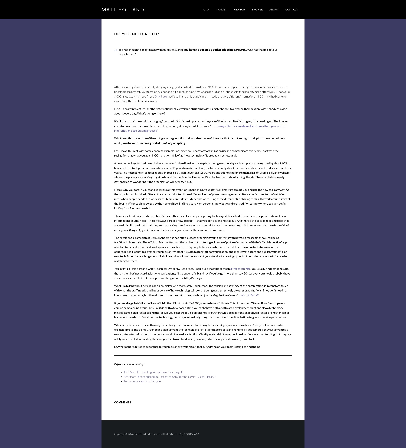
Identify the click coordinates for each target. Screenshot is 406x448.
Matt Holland (123, 9)
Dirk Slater (161, 96)
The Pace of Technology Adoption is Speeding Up (153, 372)
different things (240, 268)
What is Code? (249, 295)
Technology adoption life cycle (142, 381)
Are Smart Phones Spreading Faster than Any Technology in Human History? (170, 376)
